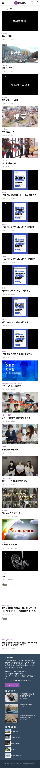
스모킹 (4, 576)
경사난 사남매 (15, 743)
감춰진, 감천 (7, 68)
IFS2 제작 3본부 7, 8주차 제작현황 (17, 354)
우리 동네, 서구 (15, 737)
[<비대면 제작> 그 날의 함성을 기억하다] (11, 697)
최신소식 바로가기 (12, 685)
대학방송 (4, 605)
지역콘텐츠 (4, 129)
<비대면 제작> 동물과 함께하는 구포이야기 (27, 716)
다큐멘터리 (4, 33)
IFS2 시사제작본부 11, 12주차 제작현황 (19, 195)
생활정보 (4, 383)
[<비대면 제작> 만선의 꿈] (11, 708)
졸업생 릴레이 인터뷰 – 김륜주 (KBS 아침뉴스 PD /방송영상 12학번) (19, 643)
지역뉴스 (15, 383)
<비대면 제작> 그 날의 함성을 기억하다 (27, 695)
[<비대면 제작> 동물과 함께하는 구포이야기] (11, 718)
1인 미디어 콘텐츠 (6, 415)
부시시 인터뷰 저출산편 (12, 386)
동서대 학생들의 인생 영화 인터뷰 (16, 417)
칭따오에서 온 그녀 (10, 100)
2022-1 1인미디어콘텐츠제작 (14, 481)
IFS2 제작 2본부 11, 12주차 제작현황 (18, 258)
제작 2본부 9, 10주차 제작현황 (15, 322)
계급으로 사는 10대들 (11, 513)
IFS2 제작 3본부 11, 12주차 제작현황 (18, 227)
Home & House (9, 544)
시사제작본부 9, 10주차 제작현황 (16, 290)
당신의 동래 (14, 731)
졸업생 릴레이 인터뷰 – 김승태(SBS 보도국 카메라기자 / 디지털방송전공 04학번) (19, 609)
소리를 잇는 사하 (9, 163)
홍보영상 (4, 192)
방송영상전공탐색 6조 (11, 449)
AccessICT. (25, 765)
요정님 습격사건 (16, 755)
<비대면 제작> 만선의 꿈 (27, 705)
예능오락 (9, 383)
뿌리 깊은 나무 (8, 131)
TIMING (13, 749)
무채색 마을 (7, 36)
